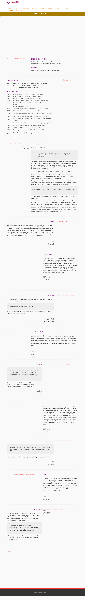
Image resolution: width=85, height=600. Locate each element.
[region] (42, 34)
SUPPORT (10, 10)
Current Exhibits (24, 8)
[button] (2, 34)
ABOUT (15, 8)
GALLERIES (34, 8)
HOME (9, 8)
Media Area (65, 8)
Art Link (57, 8)
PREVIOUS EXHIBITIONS (46, 8)
